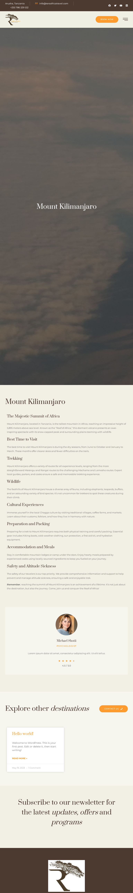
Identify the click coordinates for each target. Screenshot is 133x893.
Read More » (19, 758)
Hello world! (23, 733)
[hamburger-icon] (125, 20)
